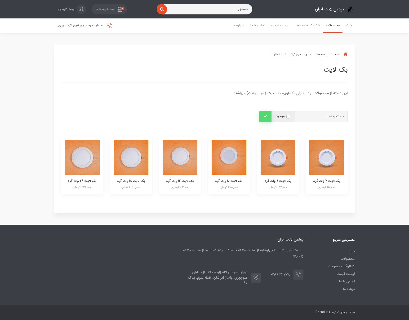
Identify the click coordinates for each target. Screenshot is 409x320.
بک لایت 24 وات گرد (82, 181)
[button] (109, 9)
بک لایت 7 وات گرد (326, 181)
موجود (280, 116)
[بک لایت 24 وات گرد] (82, 157)
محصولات (333, 25)
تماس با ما (257, 25)
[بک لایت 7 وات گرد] (326, 157)
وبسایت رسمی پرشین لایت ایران (81, 25)
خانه (349, 25)
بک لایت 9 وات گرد (278, 181)
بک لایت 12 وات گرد (180, 181)
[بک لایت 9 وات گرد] (278, 157)
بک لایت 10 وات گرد (229, 181)
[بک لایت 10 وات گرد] (229, 157)
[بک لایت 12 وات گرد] (180, 157)
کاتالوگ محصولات (307, 25)
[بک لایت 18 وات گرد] (131, 157)
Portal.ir (322, 312)
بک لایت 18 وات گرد (131, 181)
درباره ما (238, 25)
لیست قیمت (280, 25)
